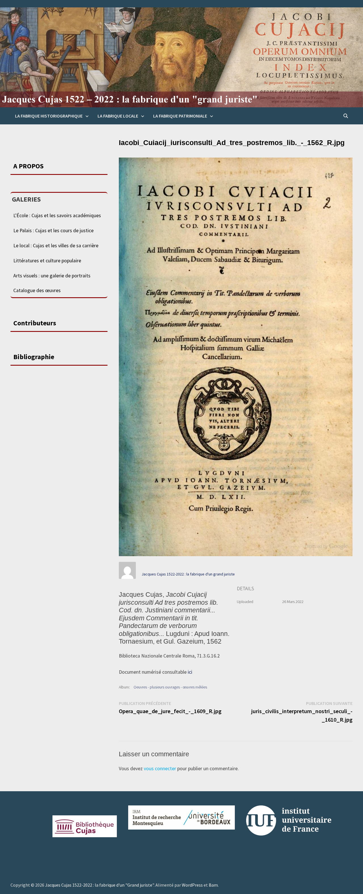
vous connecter (160, 768)
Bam (213, 885)
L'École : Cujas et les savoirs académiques (57, 215)
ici (190, 672)
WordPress (192, 885)
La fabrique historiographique (49, 116)
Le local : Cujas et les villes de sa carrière (55, 245)
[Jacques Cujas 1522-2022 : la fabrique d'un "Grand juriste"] (181, 57)
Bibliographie (33, 356)
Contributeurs (34, 323)
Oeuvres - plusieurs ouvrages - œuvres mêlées (170, 687)
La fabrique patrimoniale (180, 116)
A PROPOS (28, 166)
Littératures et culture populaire (47, 260)
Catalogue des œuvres (37, 290)
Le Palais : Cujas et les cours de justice (53, 230)
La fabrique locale (118, 116)
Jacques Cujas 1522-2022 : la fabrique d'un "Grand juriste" (99, 885)
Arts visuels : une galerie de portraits (51, 276)
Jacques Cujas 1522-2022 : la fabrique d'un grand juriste (188, 574)
